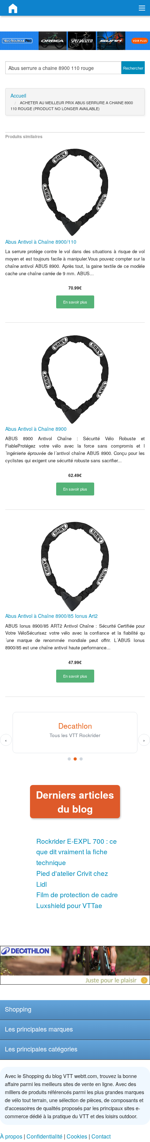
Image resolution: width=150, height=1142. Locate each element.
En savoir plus (75, 302)
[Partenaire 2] (75, 759)
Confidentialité (44, 1136)
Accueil (18, 95)
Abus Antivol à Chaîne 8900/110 (40, 241)
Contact (101, 1136)
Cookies (77, 1136)
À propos (11, 1136)
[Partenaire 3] (81, 759)
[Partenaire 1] (69, 759)
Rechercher (133, 68)
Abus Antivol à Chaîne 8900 (36, 428)
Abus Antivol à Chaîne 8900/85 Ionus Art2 (51, 615)
